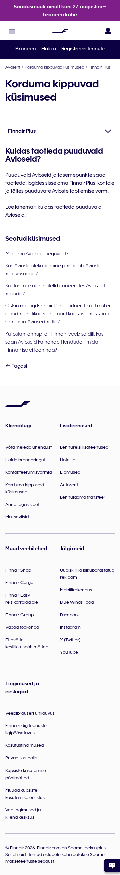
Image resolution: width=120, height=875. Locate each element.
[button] (12, 31)
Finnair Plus (100, 67)
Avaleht (12, 67)
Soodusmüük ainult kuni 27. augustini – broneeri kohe (60, 11)
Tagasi (19, 366)
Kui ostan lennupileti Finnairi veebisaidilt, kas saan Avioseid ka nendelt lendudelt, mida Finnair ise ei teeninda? (54, 342)
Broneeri (25, 49)
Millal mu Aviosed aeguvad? (36, 254)
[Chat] (112, 865)
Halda (48, 49)
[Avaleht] (60, 31)
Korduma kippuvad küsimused (54, 67)
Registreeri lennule (83, 49)
